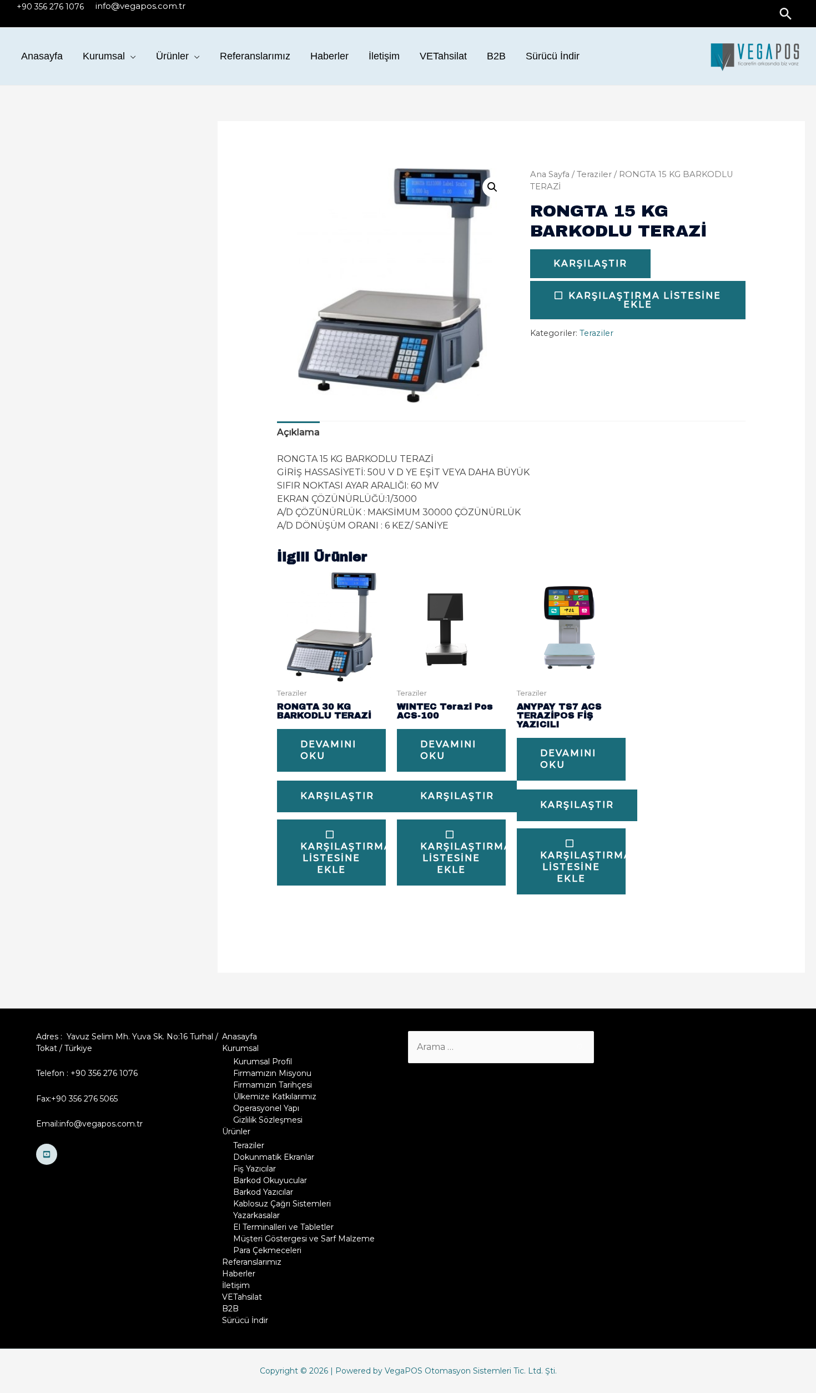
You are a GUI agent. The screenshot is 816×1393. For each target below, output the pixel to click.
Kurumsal (104, 56)
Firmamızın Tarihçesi (272, 1085)
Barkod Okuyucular (270, 1180)
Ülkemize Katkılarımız (274, 1097)
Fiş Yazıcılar (254, 1169)
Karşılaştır (590, 263)
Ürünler (172, 56)
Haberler (329, 56)
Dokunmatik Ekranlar (273, 1157)
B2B (496, 56)
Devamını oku (328, 750)
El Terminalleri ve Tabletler (283, 1227)
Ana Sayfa (550, 174)
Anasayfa (42, 56)
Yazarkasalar (256, 1215)
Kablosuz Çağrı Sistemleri (282, 1204)
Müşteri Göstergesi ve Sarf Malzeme (304, 1239)
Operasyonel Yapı (266, 1108)
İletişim (384, 56)
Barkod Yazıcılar (263, 1192)
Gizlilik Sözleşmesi (268, 1120)
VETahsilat (443, 56)
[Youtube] (46, 1154)
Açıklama (298, 432)
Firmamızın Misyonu (272, 1073)
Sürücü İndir (553, 56)
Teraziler (594, 174)
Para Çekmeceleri (267, 1250)
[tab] (298, 432)
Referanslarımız (255, 56)
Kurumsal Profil (262, 1062)
